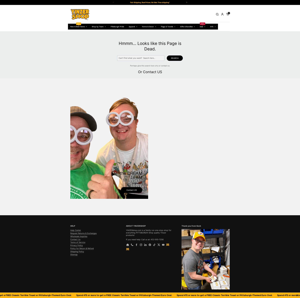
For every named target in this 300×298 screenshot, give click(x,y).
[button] (217, 14)
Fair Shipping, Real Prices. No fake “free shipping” (150, 2)
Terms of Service (77, 242)
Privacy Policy (76, 245)
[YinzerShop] (80, 14)
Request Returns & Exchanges (83, 233)
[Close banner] (297, 295)
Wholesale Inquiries (78, 236)
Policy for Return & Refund (82, 248)
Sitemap (74, 254)
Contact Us (75, 239)
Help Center (75, 230)
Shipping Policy (77, 251)
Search (175, 58)
